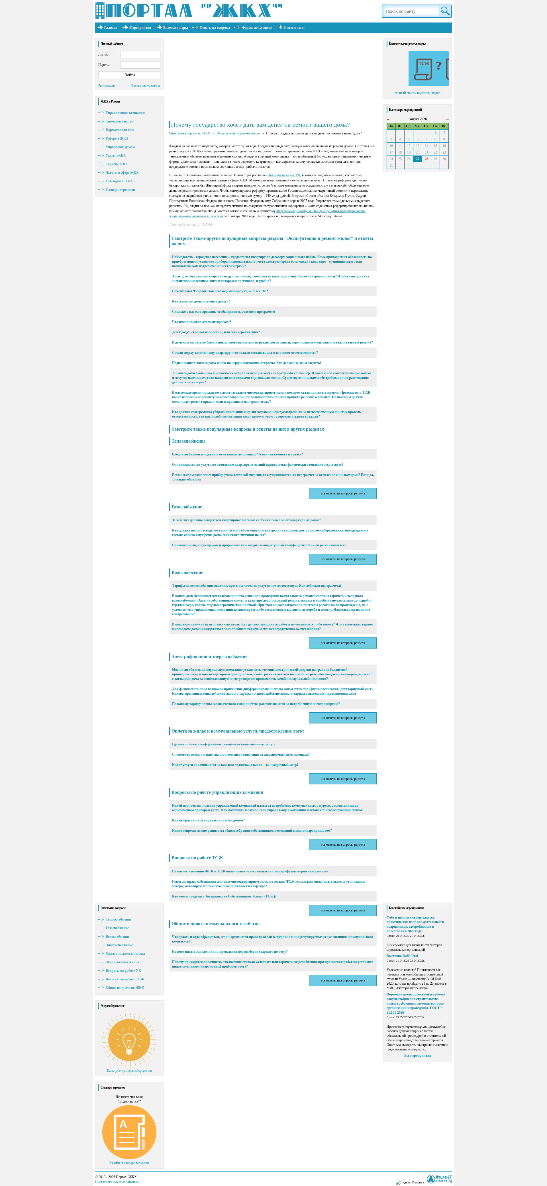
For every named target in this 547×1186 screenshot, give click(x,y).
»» (447, 118)
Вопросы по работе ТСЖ (125, 979)
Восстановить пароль (145, 85)
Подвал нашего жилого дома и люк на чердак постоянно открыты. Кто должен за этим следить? (246, 363)
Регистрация (106, 85)
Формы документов (257, 28)
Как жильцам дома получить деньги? (201, 301)
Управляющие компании (125, 113)
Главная (110, 28)
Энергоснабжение (119, 945)
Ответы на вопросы (215, 28)
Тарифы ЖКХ (117, 164)
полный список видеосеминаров (417, 93)
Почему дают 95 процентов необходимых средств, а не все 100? (220, 291)
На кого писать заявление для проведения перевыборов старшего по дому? (230, 952)
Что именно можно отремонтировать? (201, 322)
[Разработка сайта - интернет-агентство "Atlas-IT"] (439, 1179)
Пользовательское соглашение (116, 1181)
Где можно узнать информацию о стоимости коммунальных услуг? (223, 744)
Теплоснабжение (118, 919)
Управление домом (120, 147)
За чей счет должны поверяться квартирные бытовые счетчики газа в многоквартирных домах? (246, 520)
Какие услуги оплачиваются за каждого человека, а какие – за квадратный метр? (235, 765)
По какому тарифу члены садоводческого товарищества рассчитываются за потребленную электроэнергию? (256, 704)
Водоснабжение (117, 936)
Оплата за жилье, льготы (125, 954)
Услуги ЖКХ (116, 156)
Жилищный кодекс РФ (284, 175)
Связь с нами (294, 28)
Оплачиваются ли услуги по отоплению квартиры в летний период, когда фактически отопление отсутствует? (257, 465)
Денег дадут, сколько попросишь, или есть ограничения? (216, 332)
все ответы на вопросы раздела (343, 493)
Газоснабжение (117, 928)
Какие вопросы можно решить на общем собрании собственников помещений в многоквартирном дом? (252, 831)
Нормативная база (120, 130)
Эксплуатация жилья (122, 962)
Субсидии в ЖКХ (119, 181)
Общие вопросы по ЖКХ (125, 988)
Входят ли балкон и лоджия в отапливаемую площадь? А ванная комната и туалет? (237, 454)
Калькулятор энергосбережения (129, 1071)
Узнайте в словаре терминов (129, 1163)
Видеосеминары (175, 28)
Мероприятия (140, 28)
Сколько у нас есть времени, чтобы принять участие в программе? (223, 312)
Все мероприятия (417, 1056)
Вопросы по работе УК (123, 971)
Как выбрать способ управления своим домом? (208, 820)
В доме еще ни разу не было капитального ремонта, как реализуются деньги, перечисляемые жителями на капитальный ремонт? (272, 342)
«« (388, 118)
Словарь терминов (120, 190)
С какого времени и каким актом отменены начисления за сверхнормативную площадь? (241, 754)
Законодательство (119, 121)
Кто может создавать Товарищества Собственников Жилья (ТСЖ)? (224, 896)
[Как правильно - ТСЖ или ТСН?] (418, 85)
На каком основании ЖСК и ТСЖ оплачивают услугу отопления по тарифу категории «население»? (250, 871)
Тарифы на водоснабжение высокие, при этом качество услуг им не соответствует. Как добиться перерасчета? (257, 586)
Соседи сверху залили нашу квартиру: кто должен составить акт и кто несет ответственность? (245, 353)
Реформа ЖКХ (117, 138)
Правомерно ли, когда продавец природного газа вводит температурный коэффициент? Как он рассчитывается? (259, 545)
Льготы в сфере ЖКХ (122, 173)
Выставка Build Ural (402, 956)
